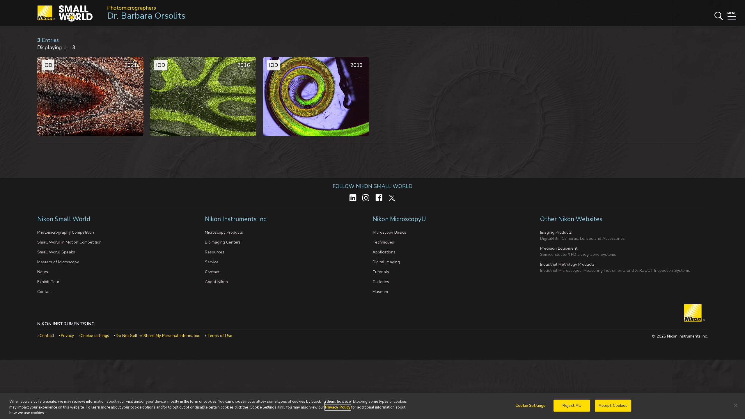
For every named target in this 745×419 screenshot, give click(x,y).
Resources (214, 252)
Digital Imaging (386, 262)
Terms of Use (219, 335)
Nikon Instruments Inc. (237, 219)
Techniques (383, 242)
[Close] (735, 405)
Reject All (572, 405)
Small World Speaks (56, 252)
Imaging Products (556, 232)
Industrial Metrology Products (567, 264)
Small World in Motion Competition (69, 242)
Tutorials (380, 272)
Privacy (67, 335)
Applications (383, 252)
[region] (372, 406)
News (42, 272)
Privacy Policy (337, 407)
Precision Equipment (558, 248)
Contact (44, 291)
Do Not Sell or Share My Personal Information (158, 335)
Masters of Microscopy (58, 262)
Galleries (380, 282)
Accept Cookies (613, 405)
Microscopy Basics (389, 232)
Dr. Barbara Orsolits (146, 16)
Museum (380, 291)
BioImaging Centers (223, 242)
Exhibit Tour (48, 282)
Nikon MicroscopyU (399, 219)
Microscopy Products (224, 232)
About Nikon (216, 282)
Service (212, 262)
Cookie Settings (530, 405)
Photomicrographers (131, 7)
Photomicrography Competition (65, 232)
